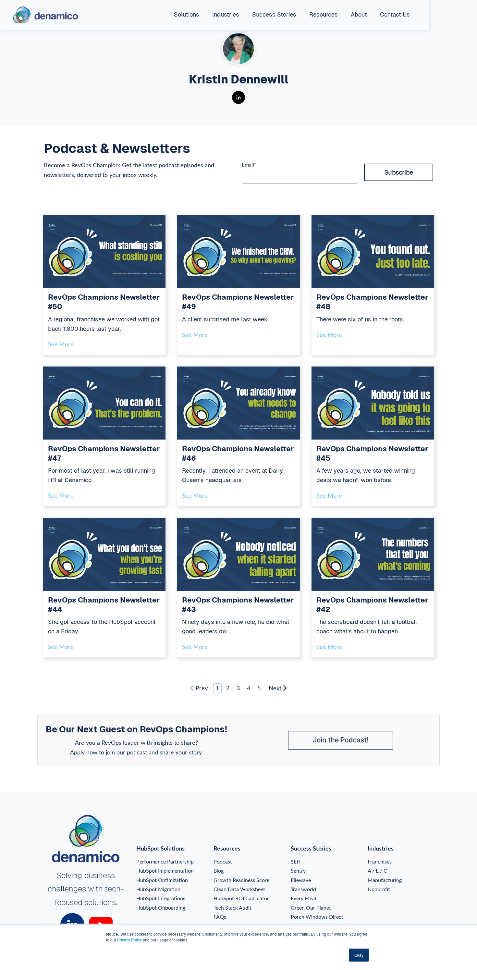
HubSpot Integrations (160, 898)
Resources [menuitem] (323, 14)
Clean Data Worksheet (239, 889)
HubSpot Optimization (162, 880)
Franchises (380, 861)
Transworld (303, 889)
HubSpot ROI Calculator (241, 898)
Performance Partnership (165, 861)
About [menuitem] (359, 14)
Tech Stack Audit (232, 908)
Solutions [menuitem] (186, 14)
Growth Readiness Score (241, 880)
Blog (219, 871)
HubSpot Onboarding (160, 908)
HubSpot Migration (158, 889)
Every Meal (303, 898)
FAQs (220, 917)
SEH (295, 861)
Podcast (223, 861)
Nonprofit (379, 889)
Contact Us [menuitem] (395, 14)
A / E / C (377, 871)
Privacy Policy (129, 939)
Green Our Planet (311, 908)
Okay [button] (358, 955)
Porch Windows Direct (317, 917)
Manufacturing (385, 880)
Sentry (298, 871)
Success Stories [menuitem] (274, 14)
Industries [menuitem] (225, 14)
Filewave (301, 880)
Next (275, 688)
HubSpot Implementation (165, 871)
